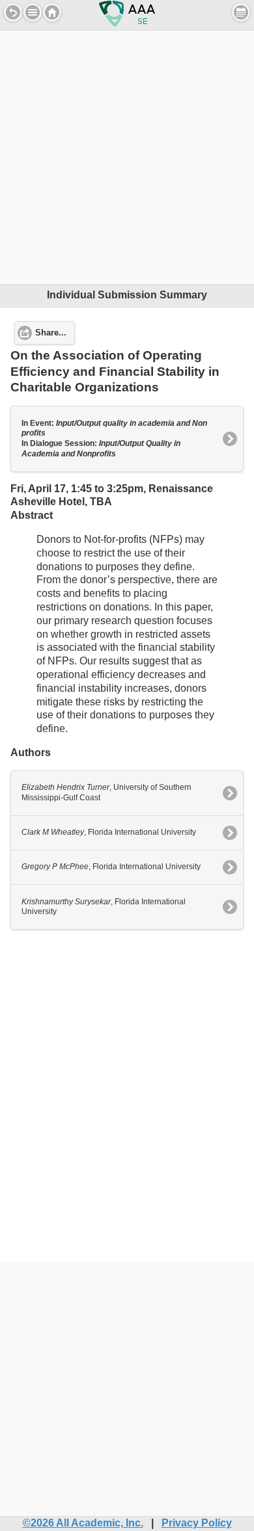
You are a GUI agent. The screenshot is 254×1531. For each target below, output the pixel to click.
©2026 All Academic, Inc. (83, 1522)
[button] (32, 12)
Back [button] (13, 12)
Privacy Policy (197, 1522)
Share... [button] (50, 332)
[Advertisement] (127, 157)
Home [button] (52, 12)
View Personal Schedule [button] (241, 12)
